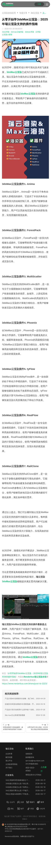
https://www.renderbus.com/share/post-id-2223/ (24, 683)
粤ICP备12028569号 (39, 824)
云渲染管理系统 (11, 764)
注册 (39, 4)
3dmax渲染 (29, 32)
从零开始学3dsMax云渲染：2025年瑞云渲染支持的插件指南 (44, 13)
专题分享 (23, 13)
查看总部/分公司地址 (33, 775)
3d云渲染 (35, 13)
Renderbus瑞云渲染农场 (35, 676)
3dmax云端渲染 (17, 32)
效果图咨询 (30, 757)
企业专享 (9, 754)
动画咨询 (29, 754)
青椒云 (24, 819)
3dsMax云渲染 (27, 94)
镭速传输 (42, 816)
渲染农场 (15, 836)
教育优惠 (9, 757)
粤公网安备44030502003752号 (16, 827)
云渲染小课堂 (7, 34)
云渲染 (38, 32)
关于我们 (9, 768)
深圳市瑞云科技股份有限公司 (20, 824)
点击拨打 (44, 769)
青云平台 (9, 761)
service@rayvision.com (35, 761)
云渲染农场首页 (9, 13)
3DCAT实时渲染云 (30, 816)
